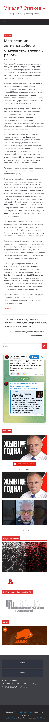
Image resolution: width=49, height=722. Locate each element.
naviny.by (7, 308)
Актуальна (8, 35)
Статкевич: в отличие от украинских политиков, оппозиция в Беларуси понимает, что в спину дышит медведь (26, 322)
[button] (27, 469)
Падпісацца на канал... (26, 464)
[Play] (26, 448)
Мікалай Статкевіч (24, 8)
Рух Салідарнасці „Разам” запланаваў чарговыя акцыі (27, 333)
